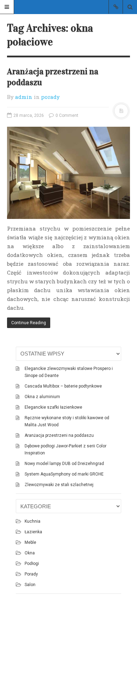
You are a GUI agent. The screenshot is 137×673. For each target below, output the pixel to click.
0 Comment (66, 115)
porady (50, 96)
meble (30, 542)
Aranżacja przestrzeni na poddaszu (59, 435)
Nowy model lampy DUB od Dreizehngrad (64, 463)
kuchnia (32, 521)
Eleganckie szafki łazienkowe (53, 407)
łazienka (33, 531)
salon (30, 584)
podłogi (32, 563)
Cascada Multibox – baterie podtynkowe (63, 386)
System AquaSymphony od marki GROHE (64, 474)
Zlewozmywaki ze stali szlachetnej (59, 484)
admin (23, 96)
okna (30, 553)
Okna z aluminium (42, 396)
